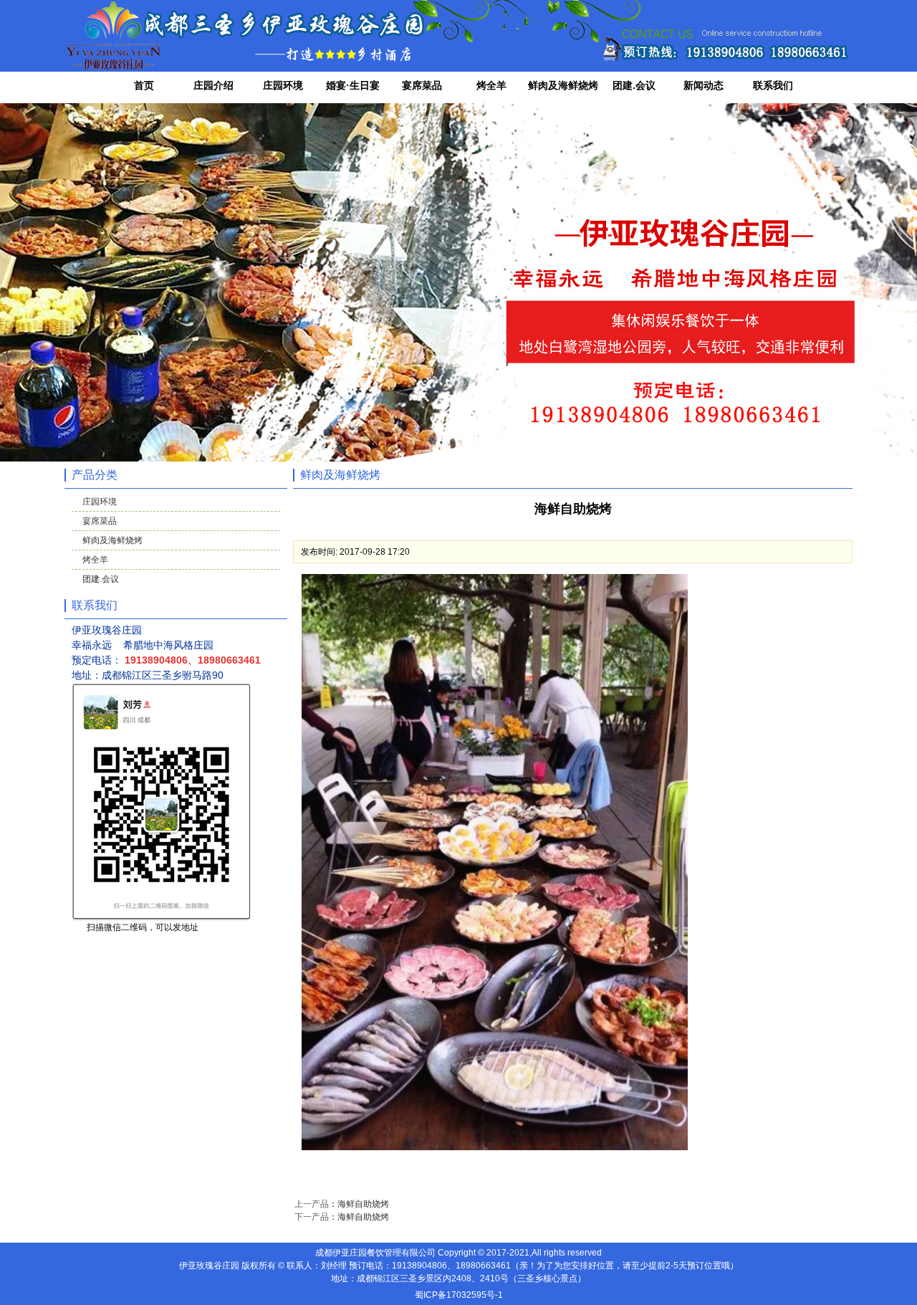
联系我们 (773, 85)
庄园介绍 (213, 85)
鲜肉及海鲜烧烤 (563, 85)
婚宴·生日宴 (353, 85)
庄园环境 (283, 85)
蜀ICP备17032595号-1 (459, 1295)
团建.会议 (634, 85)
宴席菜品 (422, 85)
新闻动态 (703, 85)
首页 (144, 85)
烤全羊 (491, 85)
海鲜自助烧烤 (363, 1204)
